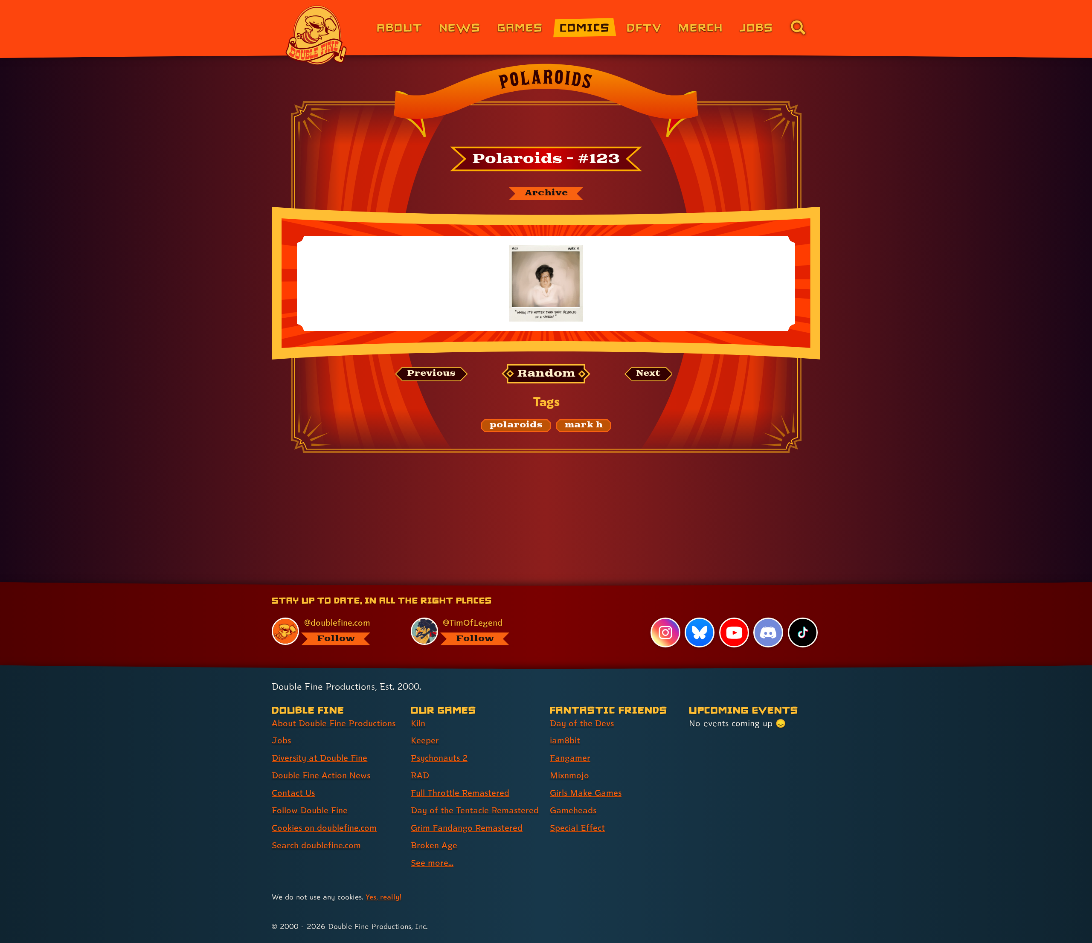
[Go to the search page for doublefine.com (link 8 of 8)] (798, 27)
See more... (432, 863)
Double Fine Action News (321, 775)
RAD (420, 775)
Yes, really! (383, 896)
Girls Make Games (586, 793)
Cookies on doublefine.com (324, 828)
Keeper (425, 740)
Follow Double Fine (310, 810)
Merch (700, 27)
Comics (585, 27)
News (460, 27)
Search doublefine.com (316, 845)
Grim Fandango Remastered (467, 828)
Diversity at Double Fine (319, 758)
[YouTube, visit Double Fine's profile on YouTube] (734, 632)
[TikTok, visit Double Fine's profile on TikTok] (803, 632)
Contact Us (293, 793)
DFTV (644, 27)
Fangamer (570, 758)
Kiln (418, 723)
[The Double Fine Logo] (316, 35)
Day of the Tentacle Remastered (475, 810)
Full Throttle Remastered (460, 793)
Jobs (756, 27)
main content (590, 585)
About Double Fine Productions (333, 723)
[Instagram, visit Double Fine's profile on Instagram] (665, 632)
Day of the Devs (582, 723)
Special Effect (577, 828)
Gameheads (573, 810)
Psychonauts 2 (439, 758)
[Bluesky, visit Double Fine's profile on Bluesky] (699, 632)
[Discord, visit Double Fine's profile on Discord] (768, 632)
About (399, 27)
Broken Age (434, 845)
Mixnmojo (569, 775)
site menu (536, 585)
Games (520, 27)
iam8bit (565, 740)
